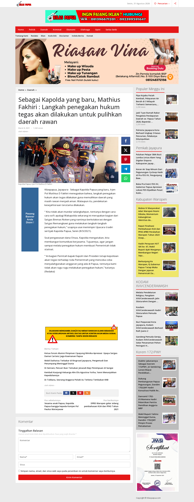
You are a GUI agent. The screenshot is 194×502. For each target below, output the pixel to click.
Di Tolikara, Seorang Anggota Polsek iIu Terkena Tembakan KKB (76, 379)
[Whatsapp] (125, 178)
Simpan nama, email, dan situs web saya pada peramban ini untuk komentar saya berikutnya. (68, 471)
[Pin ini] (125, 160)
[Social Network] (175, 3)
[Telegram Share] (125, 169)
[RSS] (87, 393)
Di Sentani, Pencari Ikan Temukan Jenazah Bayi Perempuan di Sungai (78, 368)
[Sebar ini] (125, 141)
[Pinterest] (80, 393)
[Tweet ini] (125, 150)
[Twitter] (73, 393)
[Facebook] (66, 393)
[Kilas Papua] (23, 3)
